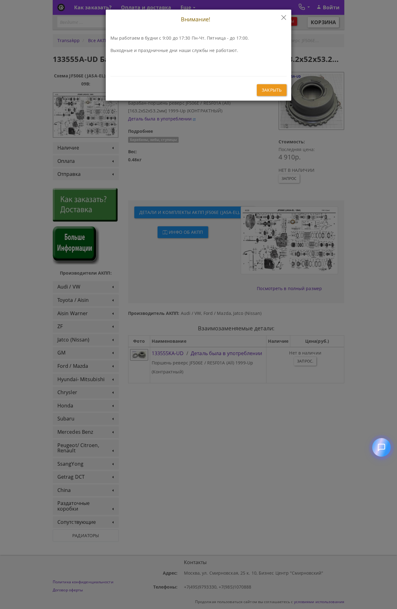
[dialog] (198, 304)
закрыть (272, 90)
